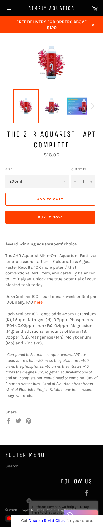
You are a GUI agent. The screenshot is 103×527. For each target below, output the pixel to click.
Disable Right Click (47, 520)
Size (8, 169)
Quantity (78, 169)
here (38, 302)
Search (12, 466)
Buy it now (50, 217)
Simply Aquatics (51, 8)
